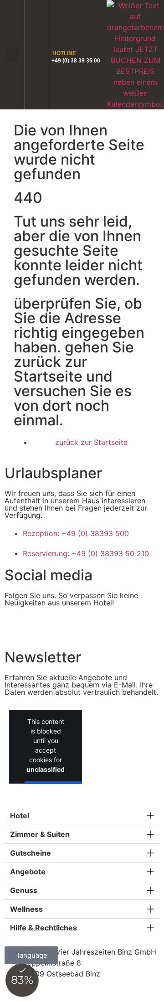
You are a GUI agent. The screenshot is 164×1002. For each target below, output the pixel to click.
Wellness (26, 909)
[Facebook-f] (16, 626)
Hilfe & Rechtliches (43, 927)
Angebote (28, 871)
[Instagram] (41, 626)
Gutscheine (30, 852)
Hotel (19, 815)
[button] (12, 54)
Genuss (23, 890)
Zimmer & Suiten (40, 834)
